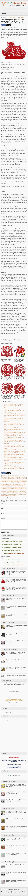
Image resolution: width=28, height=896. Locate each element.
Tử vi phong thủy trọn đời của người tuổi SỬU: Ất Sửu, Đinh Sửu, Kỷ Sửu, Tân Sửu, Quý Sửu (16, 588)
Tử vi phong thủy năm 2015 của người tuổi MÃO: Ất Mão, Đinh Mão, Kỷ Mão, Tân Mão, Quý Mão (14, 454)
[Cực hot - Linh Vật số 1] (14, 712)
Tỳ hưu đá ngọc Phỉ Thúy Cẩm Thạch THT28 (16, 873)
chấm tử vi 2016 (18, 477)
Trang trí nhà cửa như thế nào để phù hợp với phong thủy (16, 792)
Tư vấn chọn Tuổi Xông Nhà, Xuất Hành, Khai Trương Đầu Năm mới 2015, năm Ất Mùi (16, 785)
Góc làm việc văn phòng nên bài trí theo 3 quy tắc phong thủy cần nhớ (15, 653)
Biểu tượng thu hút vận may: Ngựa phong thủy (15, 819)
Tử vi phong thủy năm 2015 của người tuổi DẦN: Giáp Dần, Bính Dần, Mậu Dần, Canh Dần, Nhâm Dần (15, 459)
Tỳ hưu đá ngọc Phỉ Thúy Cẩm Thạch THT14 (16, 865)
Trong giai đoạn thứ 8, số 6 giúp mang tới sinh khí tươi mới (16, 854)
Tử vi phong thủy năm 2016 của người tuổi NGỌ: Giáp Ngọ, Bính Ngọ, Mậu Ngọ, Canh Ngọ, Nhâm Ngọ (13, 429)
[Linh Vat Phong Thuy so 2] (14, 720)
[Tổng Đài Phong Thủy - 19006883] (14, 775)
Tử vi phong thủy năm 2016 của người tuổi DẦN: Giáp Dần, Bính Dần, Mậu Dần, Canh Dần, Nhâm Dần (15, 442)
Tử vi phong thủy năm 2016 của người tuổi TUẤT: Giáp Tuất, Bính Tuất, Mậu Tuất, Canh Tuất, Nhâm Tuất (14, 410)
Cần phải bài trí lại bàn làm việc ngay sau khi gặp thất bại (16, 660)
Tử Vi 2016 (13, 17)
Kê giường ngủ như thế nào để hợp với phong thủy (16, 641)
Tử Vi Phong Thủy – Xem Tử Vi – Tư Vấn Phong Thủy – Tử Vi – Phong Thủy (16, 892)
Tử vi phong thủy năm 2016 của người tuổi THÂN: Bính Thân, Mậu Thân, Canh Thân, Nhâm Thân (13, 420)
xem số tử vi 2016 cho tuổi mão (16, 492)
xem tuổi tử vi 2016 (13, 495)
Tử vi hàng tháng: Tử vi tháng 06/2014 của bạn (16, 607)
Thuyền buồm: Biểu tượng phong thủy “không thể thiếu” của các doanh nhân (16, 668)
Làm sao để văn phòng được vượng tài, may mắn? (15, 846)
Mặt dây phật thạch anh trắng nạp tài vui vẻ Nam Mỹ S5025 (16, 881)
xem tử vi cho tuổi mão (14, 494)
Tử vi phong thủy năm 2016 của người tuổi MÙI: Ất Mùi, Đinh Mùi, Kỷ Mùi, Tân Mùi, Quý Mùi (14, 425)
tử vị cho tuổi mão (18, 488)
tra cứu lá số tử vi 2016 (19, 482)
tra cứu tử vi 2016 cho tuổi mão (9, 485)
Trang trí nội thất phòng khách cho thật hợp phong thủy (16, 626)
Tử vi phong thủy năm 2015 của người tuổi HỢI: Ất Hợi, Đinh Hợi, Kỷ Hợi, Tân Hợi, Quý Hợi (14, 468)
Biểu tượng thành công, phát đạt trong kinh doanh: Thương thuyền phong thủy (16, 828)
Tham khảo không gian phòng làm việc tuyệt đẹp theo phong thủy (16, 800)
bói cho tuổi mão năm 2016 (8, 475)
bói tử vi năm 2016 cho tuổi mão (7, 477)
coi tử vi (11, 478)
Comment (3, 518)
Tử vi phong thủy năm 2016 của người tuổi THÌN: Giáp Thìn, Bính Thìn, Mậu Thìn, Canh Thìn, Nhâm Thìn (14, 437)
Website (2, 513)
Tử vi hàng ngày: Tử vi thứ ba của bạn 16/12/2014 (16, 614)
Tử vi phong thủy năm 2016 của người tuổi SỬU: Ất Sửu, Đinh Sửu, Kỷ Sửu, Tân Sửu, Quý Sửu (14, 446)
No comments (21, 17)
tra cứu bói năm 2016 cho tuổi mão (16, 481)
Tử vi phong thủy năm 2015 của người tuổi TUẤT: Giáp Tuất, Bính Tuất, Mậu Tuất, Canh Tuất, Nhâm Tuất (14, 464)
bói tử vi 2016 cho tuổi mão (20, 475)
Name (2, 503)
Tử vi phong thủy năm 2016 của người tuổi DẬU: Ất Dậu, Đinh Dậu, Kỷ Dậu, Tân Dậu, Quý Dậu (14, 415)
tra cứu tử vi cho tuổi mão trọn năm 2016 (11, 487)
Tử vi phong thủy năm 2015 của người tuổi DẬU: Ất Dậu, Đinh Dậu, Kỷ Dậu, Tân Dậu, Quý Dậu (16, 573)
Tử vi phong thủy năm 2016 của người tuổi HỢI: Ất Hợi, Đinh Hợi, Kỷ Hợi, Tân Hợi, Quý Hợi (14, 406)
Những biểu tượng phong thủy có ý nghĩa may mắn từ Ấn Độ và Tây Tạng (16, 811)
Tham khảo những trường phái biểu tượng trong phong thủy (15, 838)
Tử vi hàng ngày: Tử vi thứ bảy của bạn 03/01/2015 (16, 599)
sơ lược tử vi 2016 (4, 481)
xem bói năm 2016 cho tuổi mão (16, 490)
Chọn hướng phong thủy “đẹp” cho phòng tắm (15, 633)
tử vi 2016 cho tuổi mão (9, 488)
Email (2, 508)
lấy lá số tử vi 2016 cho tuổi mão (19, 480)
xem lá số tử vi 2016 (17, 491)
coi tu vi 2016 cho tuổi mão (18, 478)
